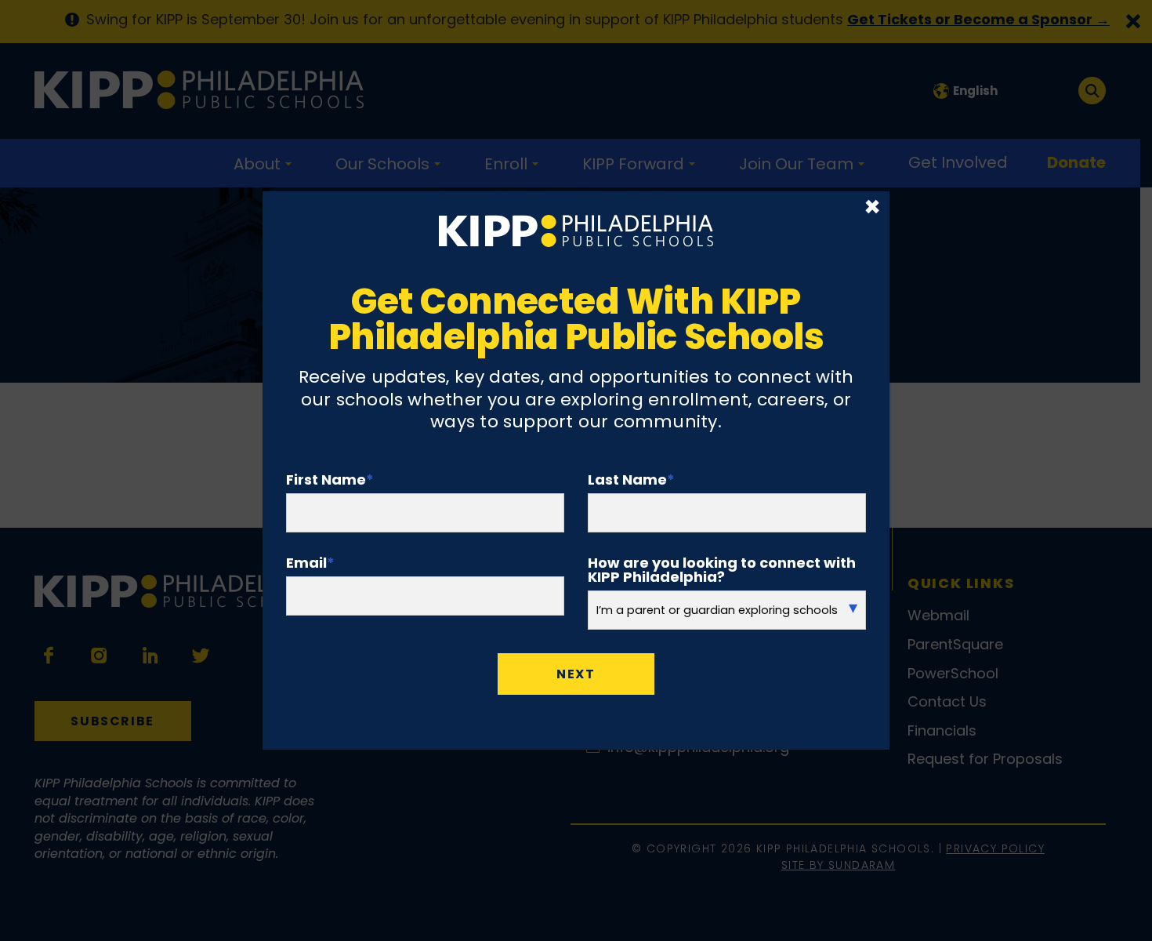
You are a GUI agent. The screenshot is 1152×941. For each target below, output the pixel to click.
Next (575, 674)
